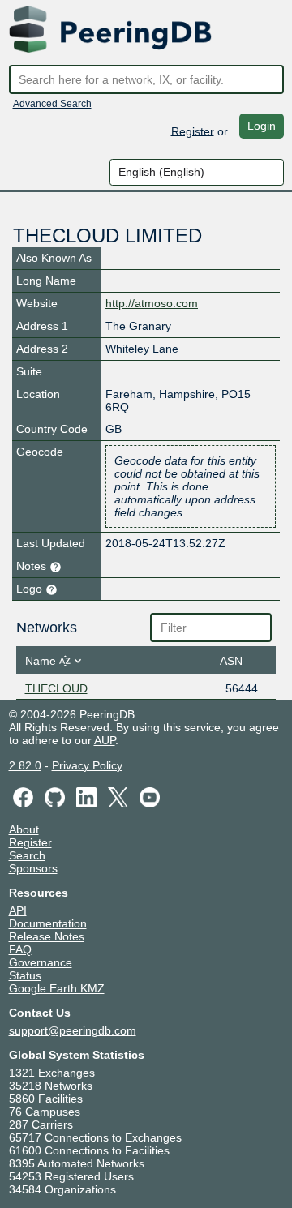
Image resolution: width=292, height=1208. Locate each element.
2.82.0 (25, 765)
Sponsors (33, 868)
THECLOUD (56, 688)
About (24, 829)
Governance (40, 962)
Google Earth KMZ (57, 988)
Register (192, 130)
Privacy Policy (87, 765)
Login (261, 125)
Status (25, 975)
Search (27, 855)
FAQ (20, 949)
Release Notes (46, 936)
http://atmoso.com (151, 303)
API (18, 910)
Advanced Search (52, 103)
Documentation (48, 923)
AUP (104, 740)
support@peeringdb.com (72, 1030)
